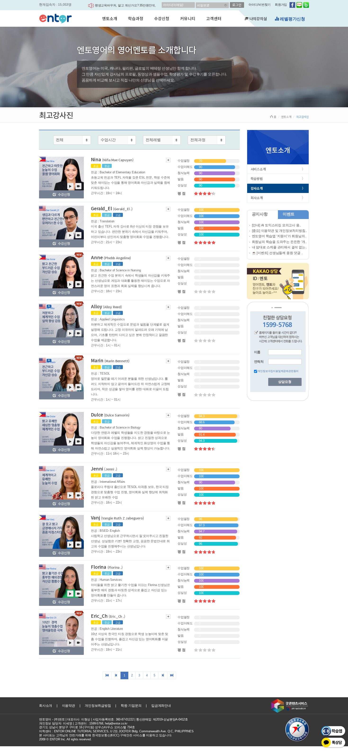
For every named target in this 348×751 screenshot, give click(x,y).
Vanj (117, 517)
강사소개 (257, 188)
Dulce (110, 414)
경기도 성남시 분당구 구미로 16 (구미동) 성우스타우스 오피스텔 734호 (87, 727)
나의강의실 (258, 18)
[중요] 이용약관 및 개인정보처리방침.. (279, 230)
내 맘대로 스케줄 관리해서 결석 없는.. (279, 247)
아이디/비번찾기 (260, 4)
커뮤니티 (187, 18)
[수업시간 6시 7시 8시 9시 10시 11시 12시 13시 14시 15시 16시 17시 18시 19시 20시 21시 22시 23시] (117, 140)
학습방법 (257, 178)
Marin (110, 360)
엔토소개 (109, 18)
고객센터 (213, 18)
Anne (111, 257)
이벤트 (288, 214)
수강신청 (161, 18)
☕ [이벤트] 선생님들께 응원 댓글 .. (277, 253)
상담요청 (284, 382)
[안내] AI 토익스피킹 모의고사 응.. (276, 225)
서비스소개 (258, 169)
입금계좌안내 (161, 705)
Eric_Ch (108, 615)
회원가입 (281, 4)
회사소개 (257, 197)
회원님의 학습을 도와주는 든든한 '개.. (279, 242)
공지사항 (260, 214)
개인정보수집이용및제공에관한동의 (278, 371)
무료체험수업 (292, 19)
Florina (106, 566)
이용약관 (68, 705)
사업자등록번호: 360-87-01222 (113, 719)
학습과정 (135, 18)
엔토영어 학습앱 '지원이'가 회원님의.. (279, 236)
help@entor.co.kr (116, 723)
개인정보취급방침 (98, 705)
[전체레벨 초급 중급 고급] (162, 140)
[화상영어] (56, 17)
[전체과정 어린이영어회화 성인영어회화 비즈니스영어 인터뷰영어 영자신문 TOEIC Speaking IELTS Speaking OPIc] (206, 140)
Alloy (106, 306)
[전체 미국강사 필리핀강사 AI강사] (72, 140)
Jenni (104, 468)
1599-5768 (96, 723)
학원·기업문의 (131, 705)
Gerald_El (111, 208)
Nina (112, 159)
